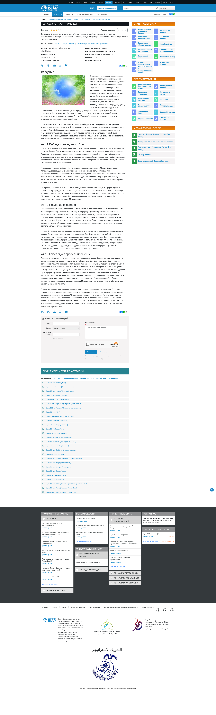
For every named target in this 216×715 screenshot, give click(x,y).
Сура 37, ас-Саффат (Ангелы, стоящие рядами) (64, 458)
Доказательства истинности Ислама (144, 31)
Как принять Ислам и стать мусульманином (156, 142)
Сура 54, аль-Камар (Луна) (56, 383)
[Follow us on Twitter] (165, 610)
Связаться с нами (160, 14)
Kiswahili (157, 2)
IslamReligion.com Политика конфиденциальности (121, 607)
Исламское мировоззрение (144, 38)
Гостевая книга (103, 14)
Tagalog (145, 2)
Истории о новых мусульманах (145, 50)
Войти (92, 8)
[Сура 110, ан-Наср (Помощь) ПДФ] (60, 65)
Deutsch (101, 2)
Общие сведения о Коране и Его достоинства (75, 19)
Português (117, 2)
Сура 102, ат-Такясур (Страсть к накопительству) (64, 408)
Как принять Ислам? (165, 38)
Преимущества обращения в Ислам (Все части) (154, 148)
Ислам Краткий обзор (84, 14)
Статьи (56, 14)
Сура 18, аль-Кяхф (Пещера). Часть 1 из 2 (61, 488)
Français (92, 2)
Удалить (171, 536)
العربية (78, 2)
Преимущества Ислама (166, 87)
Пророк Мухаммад (167, 57)
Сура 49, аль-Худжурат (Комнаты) (58, 463)
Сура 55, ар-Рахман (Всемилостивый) (60, 387)
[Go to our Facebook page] (158, 610)
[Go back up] (212, 489)
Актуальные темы (145, 119)
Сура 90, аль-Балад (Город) (56, 471)
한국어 (165, 2)
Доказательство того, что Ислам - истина (145, 86)
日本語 (130, 2)
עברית (171, 2)
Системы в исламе (164, 119)
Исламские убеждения (142, 93)
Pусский (108, 2)
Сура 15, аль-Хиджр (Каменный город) (60, 391)
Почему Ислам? (144, 155)
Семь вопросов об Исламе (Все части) (154, 161)
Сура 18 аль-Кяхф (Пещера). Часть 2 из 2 (61, 492)
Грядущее (164, 99)
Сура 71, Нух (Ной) (53, 412)
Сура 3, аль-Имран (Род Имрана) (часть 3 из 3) (63, 404)
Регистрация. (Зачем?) (107, 8)
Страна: (48, 328)
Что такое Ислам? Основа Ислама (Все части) (154, 135)
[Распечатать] (54, 65)
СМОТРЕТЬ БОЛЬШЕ (49, 584)
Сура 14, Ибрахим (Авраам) (56, 420)
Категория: (47, 44)
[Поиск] (157, 8)
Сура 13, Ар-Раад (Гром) (55, 429)
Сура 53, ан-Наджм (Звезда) (56, 395)
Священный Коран (54, 19)
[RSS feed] (172, 610)
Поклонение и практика (143, 99)
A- (119, 30)
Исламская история (164, 63)
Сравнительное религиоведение (166, 50)
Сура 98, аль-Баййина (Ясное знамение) (61, 450)
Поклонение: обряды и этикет (144, 44)
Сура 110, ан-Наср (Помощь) (56, 433)
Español (85, 2)
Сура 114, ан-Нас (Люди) (55, 479)
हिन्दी (151, 2)
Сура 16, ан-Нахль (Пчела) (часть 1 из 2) (61, 437)
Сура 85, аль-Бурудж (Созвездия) (58, 467)
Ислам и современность (144, 63)
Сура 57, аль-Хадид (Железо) (57, 425)
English (71, 2)
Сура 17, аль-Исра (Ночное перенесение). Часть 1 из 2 (66, 484)
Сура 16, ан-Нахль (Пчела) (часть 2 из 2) (61, 442)
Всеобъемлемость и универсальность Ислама (145, 69)
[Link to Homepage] (49, 8)
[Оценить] (42, 65)
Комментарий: (90, 324)
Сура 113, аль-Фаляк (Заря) (56, 475)
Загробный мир (166, 44)
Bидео (68, 14)
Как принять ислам (165, 93)
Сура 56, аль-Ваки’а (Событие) (57, 446)
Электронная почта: (46, 333)
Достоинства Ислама (165, 31)
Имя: (49, 323)
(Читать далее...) (48, 528)
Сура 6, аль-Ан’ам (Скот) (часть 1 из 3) (60, 416)
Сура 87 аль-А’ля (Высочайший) (58, 399)
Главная (46, 14)
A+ (126, 30)
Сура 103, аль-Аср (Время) (56, 454)
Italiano (137, 2)
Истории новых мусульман (144, 106)
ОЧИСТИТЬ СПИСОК (167, 541)
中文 (124, 2)
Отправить (91, 352)
